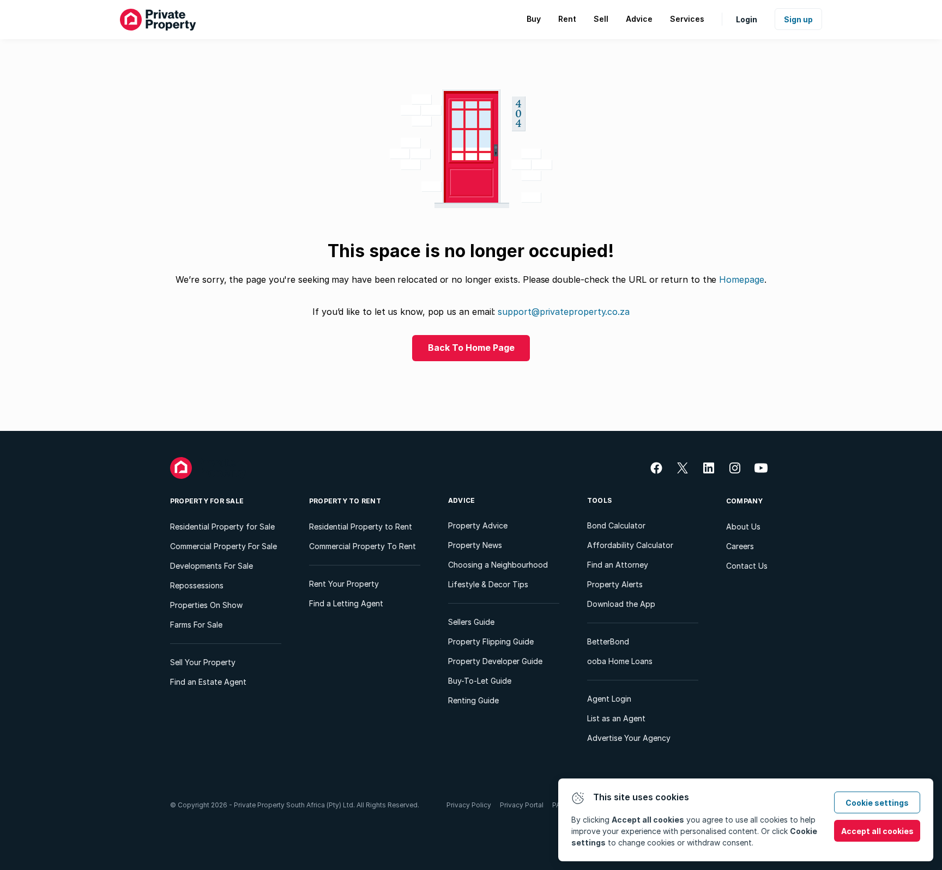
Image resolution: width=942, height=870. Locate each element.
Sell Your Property (202, 662)
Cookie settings (877, 802)
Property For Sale (207, 501)
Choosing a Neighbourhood (498, 564)
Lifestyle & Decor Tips (488, 584)
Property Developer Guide (495, 661)
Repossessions (197, 585)
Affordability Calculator (630, 545)
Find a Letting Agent (346, 603)
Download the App (621, 604)
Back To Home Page (471, 347)
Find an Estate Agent (208, 681)
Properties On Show (206, 605)
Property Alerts (615, 584)
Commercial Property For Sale (223, 546)
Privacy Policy (468, 805)
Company (744, 501)
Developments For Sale (211, 565)
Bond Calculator (616, 525)
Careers (740, 546)
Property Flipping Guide (491, 641)
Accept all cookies (877, 831)
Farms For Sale (196, 624)
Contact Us (747, 565)
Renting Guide (473, 700)
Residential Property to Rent (360, 526)
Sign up (798, 19)
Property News (475, 545)
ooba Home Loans (620, 661)
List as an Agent (616, 718)
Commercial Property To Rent (362, 546)
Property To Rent (345, 501)
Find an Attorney (617, 564)
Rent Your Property (344, 583)
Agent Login (609, 698)
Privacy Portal (522, 805)
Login (746, 19)
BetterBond (608, 641)
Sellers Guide (471, 621)
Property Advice (478, 525)
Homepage (741, 279)
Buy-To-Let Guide (479, 680)
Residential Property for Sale (222, 526)
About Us (743, 526)
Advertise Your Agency (629, 738)
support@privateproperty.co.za (564, 311)
